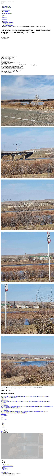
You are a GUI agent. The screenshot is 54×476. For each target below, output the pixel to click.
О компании (6, 464)
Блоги (4, 467)
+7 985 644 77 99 (5, 472)
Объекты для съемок (8, 466)
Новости (5, 468)
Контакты (5, 469)
